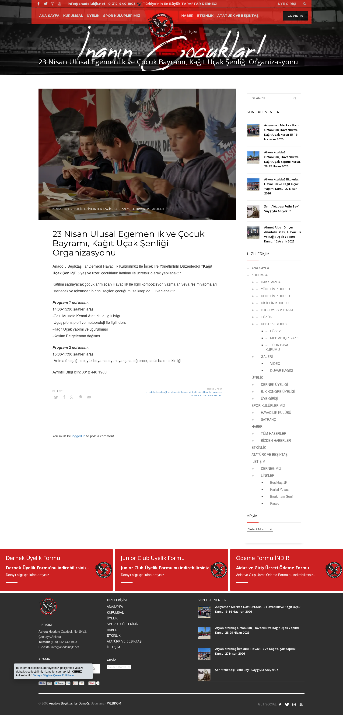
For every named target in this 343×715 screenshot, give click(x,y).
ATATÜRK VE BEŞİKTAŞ (269, 454)
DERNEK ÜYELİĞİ (274, 384)
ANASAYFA (115, 606)
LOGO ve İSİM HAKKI (277, 309)
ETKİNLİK (259, 447)
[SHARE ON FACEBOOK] (64, 397)
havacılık (196, 395)
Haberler (157, 209)
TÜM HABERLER (273, 433)
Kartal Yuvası (279, 489)
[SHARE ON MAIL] (88, 397)
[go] (295, 98)
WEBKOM (114, 703)
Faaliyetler (111, 209)
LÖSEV (275, 330)
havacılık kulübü (212, 395)
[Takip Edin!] (45, 3)
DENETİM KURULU (275, 296)
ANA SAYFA (260, 268)
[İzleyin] (301, 704)
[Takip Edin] (287, 704)
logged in (79, 436)
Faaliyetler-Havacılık (135, 209)
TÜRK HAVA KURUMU (277, 347)
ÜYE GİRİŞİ (269, 398)
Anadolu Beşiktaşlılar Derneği (69, 703)
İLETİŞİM (258, 461)
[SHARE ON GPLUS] (72, 397)
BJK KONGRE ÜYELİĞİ (278, 391)
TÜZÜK (266, 316)
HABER (257, 426)
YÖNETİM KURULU (275, 289)
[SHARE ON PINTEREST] (80, 397)
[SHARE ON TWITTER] (56, 397)
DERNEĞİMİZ (271, 468)
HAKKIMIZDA (270, 282)
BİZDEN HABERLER (276, 440)
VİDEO (275, 363)
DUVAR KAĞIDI (281, 370)
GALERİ (267, 356)
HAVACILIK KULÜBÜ (276, 412)
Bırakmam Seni (281, 496)
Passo (274, 503)
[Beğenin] (280, 704)
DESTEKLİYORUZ (274, 323)
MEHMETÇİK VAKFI (285, 337)
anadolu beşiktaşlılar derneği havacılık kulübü (173, 392)
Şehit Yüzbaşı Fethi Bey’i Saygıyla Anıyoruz (246, 670)
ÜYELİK (257, 377)
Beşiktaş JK (278, 482)
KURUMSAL (261, 275)
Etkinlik (96, 209)
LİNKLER (267, 475)
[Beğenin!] (38, 3)
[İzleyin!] (59, 3)
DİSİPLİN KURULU (275, 303)
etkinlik (206, 392)
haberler (217, 392)
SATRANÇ (268, 419)
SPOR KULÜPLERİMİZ (268, 405)
